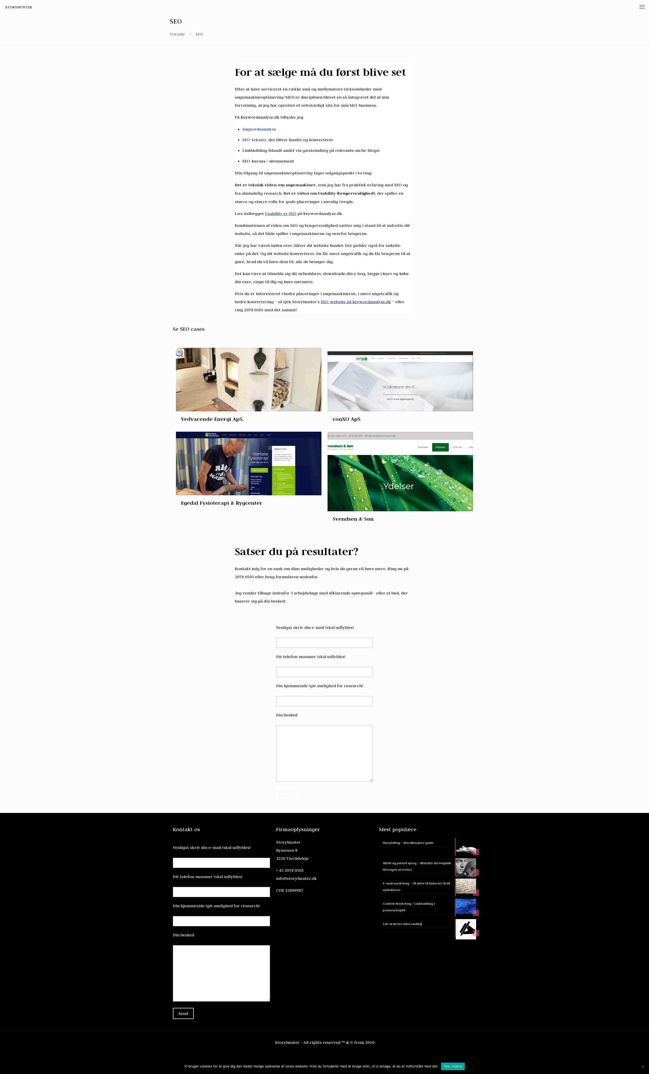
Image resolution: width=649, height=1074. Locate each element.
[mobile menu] (642, 7)
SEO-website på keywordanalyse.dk (356, 301)
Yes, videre (453, 1066)
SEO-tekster (254, 139)
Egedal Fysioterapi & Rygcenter (221, 502)
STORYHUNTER (18, 7)
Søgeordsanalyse (259, 129)
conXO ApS (346, 418)
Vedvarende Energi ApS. (212, 418)
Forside (177, 34)
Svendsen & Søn (353, 518)
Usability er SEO (280, 213)
